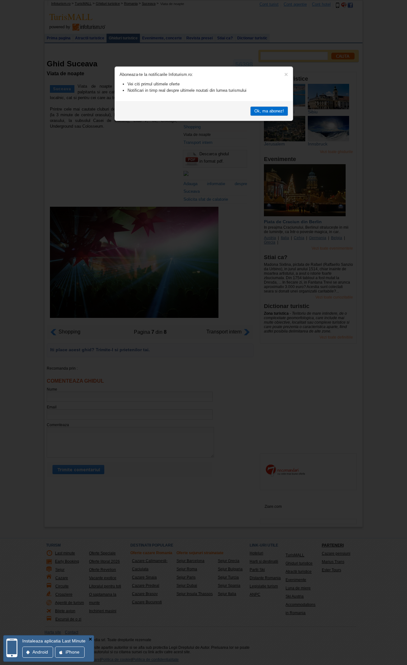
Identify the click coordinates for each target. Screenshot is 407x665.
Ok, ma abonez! (269, 111)
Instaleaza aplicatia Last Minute (54, 640)
